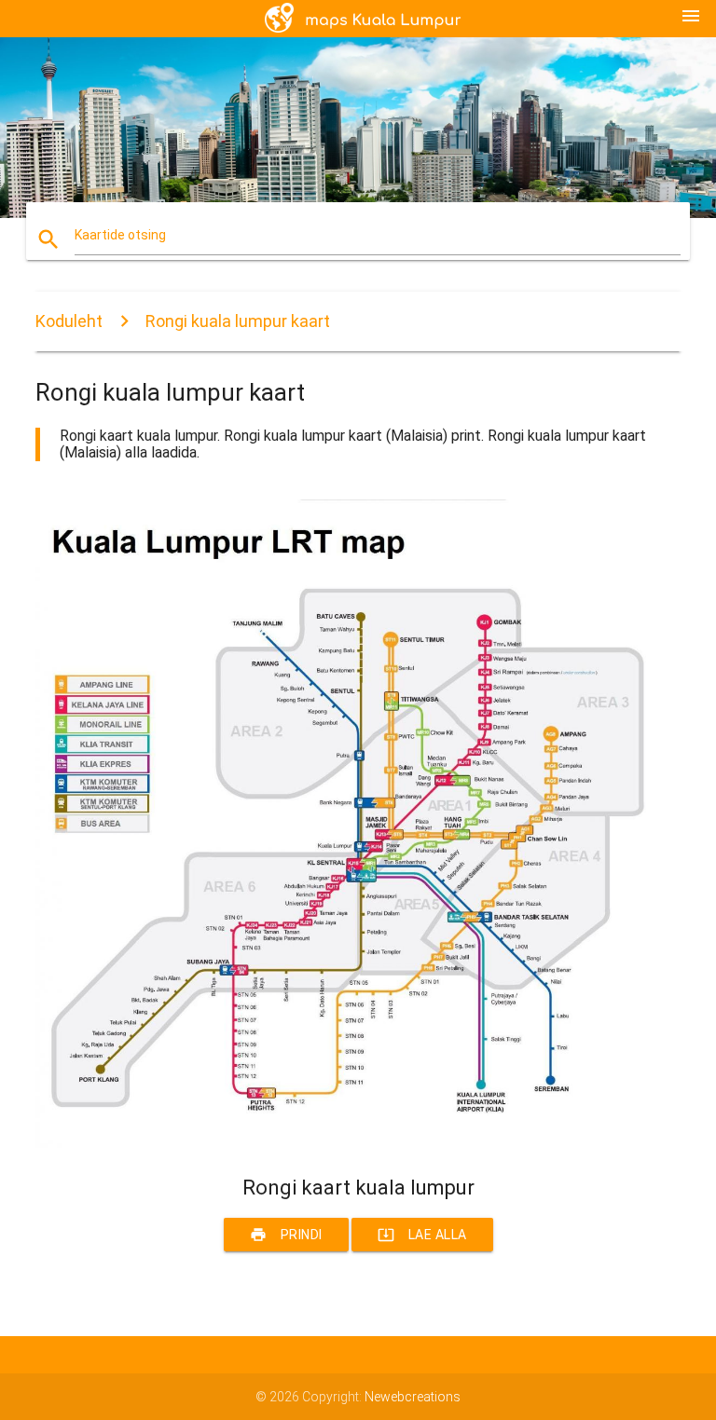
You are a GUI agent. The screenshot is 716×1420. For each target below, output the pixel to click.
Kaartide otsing (120, 234)
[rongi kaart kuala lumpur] (357, 1143)
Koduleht (69, 321)
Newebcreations (413, 1396)
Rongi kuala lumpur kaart (237, 321)
